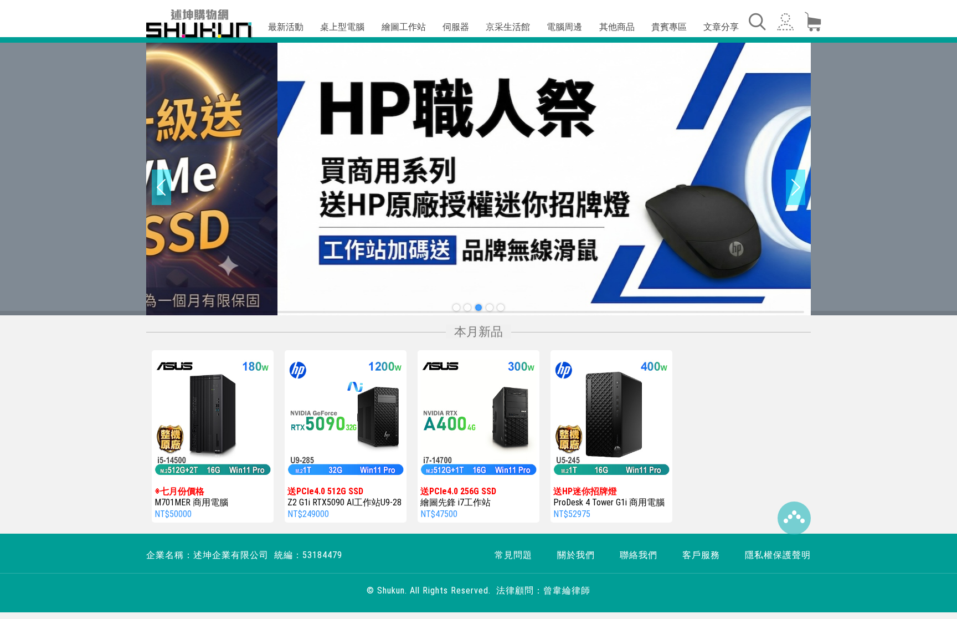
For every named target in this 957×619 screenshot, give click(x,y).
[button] (456, 307)
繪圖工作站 (404, 27)
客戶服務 (701, 555)
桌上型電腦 (342, 27)
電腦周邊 (564, 27)
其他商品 (617, 27)
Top (794, 518)
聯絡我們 (638, 555)
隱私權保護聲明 (778, 555)
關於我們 (576, 555)
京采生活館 (508, 27)
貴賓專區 (669, 27)
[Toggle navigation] (756, 21)
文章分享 (721, 27)
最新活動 (285, 27)
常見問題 (513, 555)
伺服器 (456, 27)
